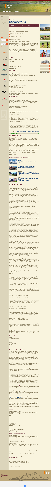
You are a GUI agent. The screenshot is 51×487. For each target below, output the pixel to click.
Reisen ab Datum (3, 42)
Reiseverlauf (28, 25)
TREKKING (4, 13)
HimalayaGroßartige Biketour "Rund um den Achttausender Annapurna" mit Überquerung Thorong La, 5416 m (27, 162)
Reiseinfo (35, 25)
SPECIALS (40, 13)
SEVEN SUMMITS (47, 13)
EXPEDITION (32, 13)
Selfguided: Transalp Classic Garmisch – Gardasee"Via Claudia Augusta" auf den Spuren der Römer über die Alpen (28, 173)
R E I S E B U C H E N (13, 27)
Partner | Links (3, 26)
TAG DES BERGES (3, 22)
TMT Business (3, 28)
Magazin (2, 20)
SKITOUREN (18, 13)
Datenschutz (3, 473)
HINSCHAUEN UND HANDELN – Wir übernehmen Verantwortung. (27, 131)
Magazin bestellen (4, 476)
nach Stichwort (3, 38)
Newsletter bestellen (4, 475)
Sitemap (2, 34)
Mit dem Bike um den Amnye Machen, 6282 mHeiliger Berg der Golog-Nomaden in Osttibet (26, 167)
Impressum (3, 471)
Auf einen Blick (13, 25)
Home (2, 16)
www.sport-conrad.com (13, 417)
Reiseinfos (2, 25)
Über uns (2, 17)
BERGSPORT (25, 13)
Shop (1, 29)
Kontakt (2, 32)
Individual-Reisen (3, 23)
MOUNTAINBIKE (11, 13)
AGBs (2, 474)
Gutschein (2, 31)
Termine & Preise (20, 25)
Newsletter (2, 19)
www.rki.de (11, 450)
